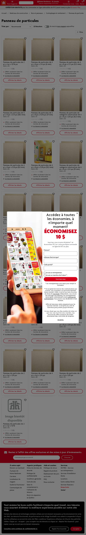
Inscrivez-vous (61, 279)
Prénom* (47, 250)
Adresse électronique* (51, 257)
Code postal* (48, 265)
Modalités (61, 320)
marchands (56, 294)
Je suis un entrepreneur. (54, 273)
